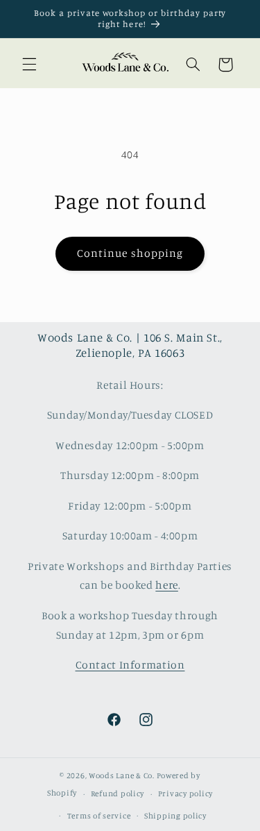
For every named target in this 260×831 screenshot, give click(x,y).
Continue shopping (130, 253)
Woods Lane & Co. (122, 775)
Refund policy (118, 793)
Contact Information (130, 664)
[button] (29, 65)
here (166, 584)
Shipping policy (175, 816)
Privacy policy (185, 793)
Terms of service (99, 816)
